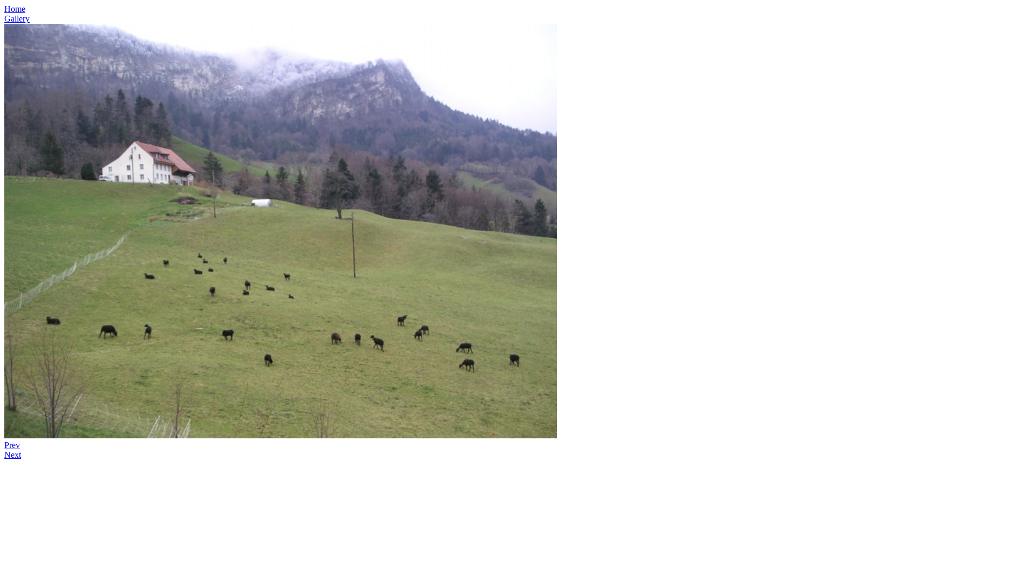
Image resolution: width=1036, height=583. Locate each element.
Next (12, 454)
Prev (12, 445)
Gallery (17, 18)
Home (14, 8)
